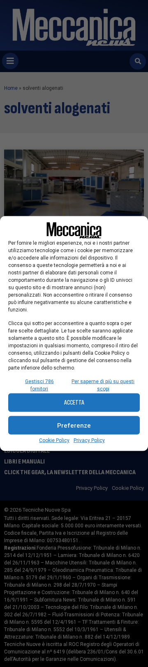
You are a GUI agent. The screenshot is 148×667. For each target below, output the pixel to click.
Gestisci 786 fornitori (39, 385)
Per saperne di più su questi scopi (103, 385)
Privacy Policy (89, 440)
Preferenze (74, 425)
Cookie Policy (54, 440)
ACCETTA (74, 402)
